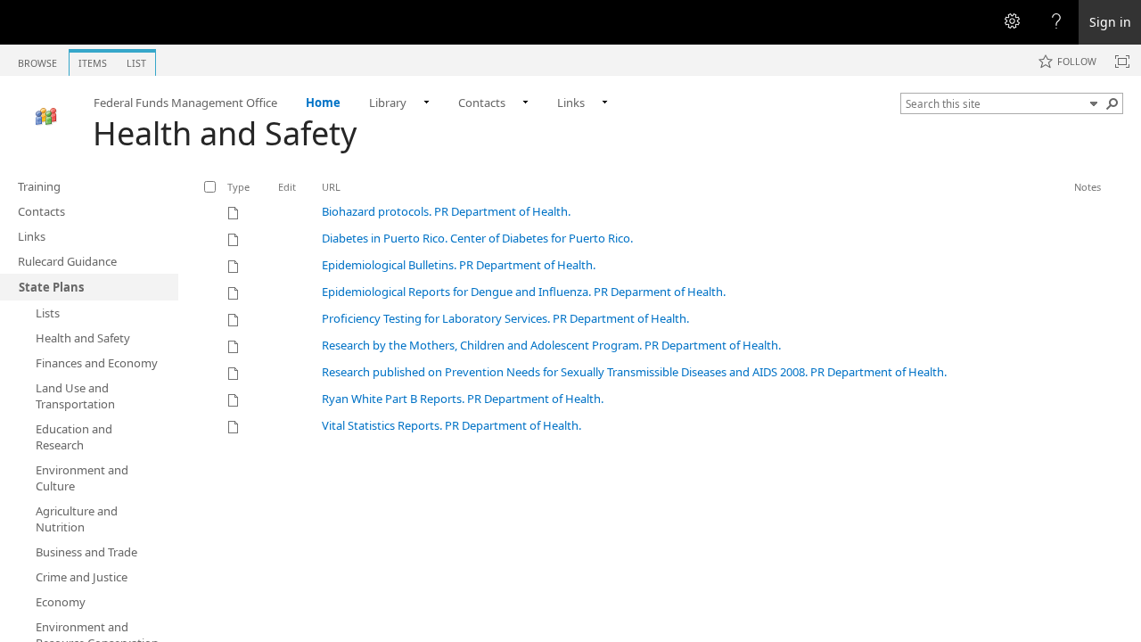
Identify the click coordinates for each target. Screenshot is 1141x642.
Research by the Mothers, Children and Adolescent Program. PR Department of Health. (551, 345)
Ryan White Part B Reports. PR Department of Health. (462, 399)
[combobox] (995, 103)
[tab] (37, 59)
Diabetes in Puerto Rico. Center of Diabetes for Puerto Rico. (477, 238)
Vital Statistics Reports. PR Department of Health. (451, 425)
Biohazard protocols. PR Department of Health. (446, 211)
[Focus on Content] (1122, 61)
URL (331, 186)
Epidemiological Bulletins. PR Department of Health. (458, 265)
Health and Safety (225, 133)
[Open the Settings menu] (1011, 22)
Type (238, 186)
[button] (1094, 103)
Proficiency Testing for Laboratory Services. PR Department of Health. (505, 318)
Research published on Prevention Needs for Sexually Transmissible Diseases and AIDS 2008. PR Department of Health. (634, 372)
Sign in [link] (1110, 21)
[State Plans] (46, 117)
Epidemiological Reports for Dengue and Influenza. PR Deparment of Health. (524, 292)
